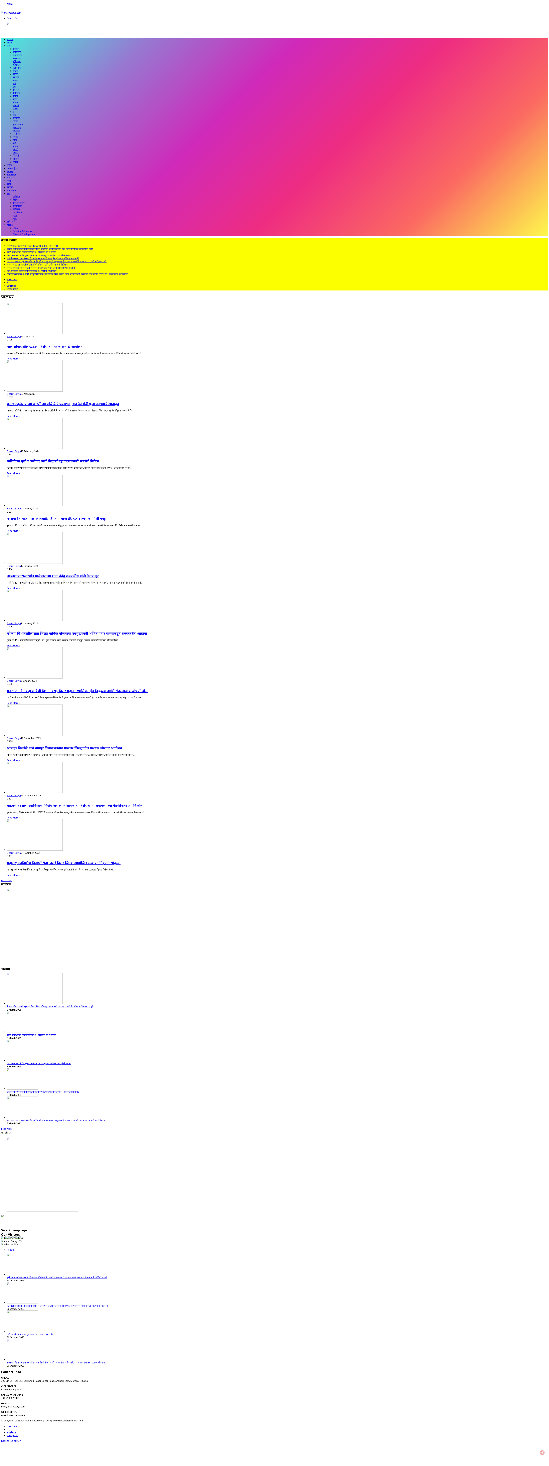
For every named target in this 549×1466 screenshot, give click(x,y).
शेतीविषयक (17, 212)
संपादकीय (11, 190)
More (10, 224)
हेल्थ (15, 218)
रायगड (15, 136)
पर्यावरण (16, 209)
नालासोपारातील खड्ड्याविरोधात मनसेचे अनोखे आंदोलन (45, 346)
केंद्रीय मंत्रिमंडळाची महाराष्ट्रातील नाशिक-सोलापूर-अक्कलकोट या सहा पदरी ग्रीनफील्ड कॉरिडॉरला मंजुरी (50, 248)
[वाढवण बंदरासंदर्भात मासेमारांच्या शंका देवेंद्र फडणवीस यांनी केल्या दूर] (35, 562)
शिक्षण (15, 199)
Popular (11, 1249)
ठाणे (14, 83)
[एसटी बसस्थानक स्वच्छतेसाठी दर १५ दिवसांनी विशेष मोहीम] (22, 1031)
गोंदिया (15, 70)
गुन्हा (9, 180)
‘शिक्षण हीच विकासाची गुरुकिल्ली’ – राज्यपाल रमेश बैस (30, 1334)
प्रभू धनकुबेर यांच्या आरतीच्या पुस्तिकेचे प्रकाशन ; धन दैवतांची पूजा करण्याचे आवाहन (63, 403)
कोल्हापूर (16, 64)
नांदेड (15, 99)
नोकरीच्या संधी (19, 202)
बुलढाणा (16, 118)
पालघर (15, 108)
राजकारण (11, 174)
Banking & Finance (23, 231)
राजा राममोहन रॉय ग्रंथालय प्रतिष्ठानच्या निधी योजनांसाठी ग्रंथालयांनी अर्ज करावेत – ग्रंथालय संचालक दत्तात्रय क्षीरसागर (56, 1362)
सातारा (15, 152)
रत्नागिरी (16, 133)
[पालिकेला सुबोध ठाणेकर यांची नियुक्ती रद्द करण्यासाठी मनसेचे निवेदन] (35, 448)
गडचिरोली (17, 67)
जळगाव (16, 77)
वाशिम (15, 146)
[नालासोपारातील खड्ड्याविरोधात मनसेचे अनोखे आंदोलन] (35, 333)
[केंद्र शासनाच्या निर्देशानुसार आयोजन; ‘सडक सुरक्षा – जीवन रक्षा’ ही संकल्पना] (22, 1060)
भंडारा (15, 121)
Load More (7, 1128)
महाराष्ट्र (10, 171)
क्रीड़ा (9, 184)
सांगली (15, 149)
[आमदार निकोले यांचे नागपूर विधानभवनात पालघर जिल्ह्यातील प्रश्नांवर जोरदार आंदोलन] (35, 735)
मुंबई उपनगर (18, 124)
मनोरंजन (16, 196)
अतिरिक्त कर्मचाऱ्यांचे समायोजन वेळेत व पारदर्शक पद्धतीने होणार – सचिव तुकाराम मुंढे (43, 258)
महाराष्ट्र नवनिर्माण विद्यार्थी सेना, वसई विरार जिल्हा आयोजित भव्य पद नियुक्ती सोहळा (64, 862)
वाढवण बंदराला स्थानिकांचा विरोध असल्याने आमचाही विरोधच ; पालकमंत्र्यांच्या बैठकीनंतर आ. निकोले (75, 805)
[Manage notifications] (542, 1452)
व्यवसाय (10, 177)
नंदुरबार (16, 89)
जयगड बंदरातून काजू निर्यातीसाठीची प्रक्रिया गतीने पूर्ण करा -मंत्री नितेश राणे (39, 264)
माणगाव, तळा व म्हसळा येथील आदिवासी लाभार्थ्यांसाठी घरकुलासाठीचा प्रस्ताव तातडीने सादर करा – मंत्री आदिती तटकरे (57, 261)
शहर (9, 45)
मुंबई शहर (17, 127)
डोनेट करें (11, 221)
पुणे (14, 111)
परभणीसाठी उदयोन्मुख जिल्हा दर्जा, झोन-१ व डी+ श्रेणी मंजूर (32, 245)
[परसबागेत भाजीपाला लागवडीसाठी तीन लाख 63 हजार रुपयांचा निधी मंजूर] (35, 505)
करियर (10, 187)
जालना (15, 80)
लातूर (15, 140)
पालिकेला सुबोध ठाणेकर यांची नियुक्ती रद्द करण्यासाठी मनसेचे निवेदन (53, 461)
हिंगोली (15, 162)
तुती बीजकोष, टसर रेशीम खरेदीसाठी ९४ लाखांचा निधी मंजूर (31, 270)
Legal (15, 228)
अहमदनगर (17, 55)
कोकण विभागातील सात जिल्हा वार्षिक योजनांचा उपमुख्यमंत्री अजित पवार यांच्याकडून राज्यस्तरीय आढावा (77, 633)
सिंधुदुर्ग (16, 155)
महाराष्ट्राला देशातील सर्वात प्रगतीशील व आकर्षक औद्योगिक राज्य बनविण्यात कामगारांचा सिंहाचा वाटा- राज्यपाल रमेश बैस (57, 1305)
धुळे (14, 86)
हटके (15, 215)
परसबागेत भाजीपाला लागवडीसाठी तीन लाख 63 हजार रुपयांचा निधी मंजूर (57, 518)
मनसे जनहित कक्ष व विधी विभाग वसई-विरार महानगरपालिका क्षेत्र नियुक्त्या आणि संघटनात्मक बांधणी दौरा (77, 690)
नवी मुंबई (16, 92)
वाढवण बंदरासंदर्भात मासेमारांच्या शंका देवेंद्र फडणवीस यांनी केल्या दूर (53, 576)
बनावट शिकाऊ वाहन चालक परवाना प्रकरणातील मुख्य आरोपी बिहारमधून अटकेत (41, 267)
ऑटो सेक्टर (17, 206)
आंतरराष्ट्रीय (12, 168)
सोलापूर (16, 158)
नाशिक (15, 102)
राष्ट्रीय (9, 165)
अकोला (16, 48)
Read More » (13, 358)
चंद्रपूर (15, 74)
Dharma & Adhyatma (24, 234)
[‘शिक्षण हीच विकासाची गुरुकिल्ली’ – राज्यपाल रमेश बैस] (22, 1331)
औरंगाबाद (17, 61)
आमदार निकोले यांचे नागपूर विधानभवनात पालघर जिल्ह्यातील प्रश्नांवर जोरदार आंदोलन (64, 748)
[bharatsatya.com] (11, 12)
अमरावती (17, 52)
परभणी (16, 105)
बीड (14, 114)
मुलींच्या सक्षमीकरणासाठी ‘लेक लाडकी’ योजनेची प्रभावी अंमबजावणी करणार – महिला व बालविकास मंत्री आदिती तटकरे (57, 1277)
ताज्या (9, 42)
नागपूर (15, 96)
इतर (8, 193)
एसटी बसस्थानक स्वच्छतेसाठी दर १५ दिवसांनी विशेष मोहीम (31, 252)
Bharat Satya (14, 336)
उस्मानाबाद (17, 58)
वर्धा (14, 143)
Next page (6, 880)
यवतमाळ (16, 130)
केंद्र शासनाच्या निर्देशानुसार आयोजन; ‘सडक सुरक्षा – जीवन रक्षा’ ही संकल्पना (39, 255)
